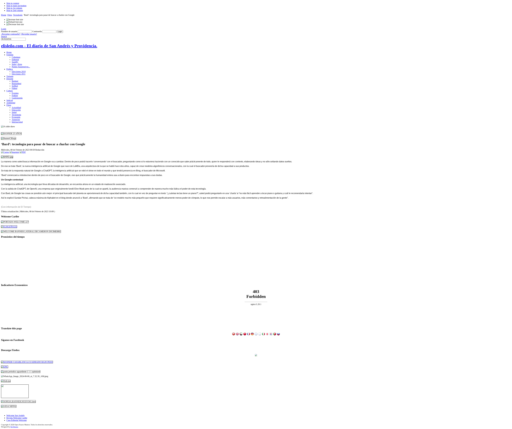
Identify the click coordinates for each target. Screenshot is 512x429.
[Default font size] (14, 22)
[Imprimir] (14, 152)
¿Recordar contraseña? (10, 34)
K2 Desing (14, 427)
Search (4, 36)
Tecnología (17, 15)
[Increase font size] (14, 19)
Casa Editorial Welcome (16, 420)
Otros (9, 15)
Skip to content (12, 3)
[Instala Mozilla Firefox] (256, 355)
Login (3, 29)
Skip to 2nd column (14, 10)
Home (3, 15)
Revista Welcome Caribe (16, 418)
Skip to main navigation (16, 6)
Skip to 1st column (14, 8)
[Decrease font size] (15, 24)
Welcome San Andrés (15, 415)
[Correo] (5, 152)
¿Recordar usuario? (29, 34)
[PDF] (23, 152)
